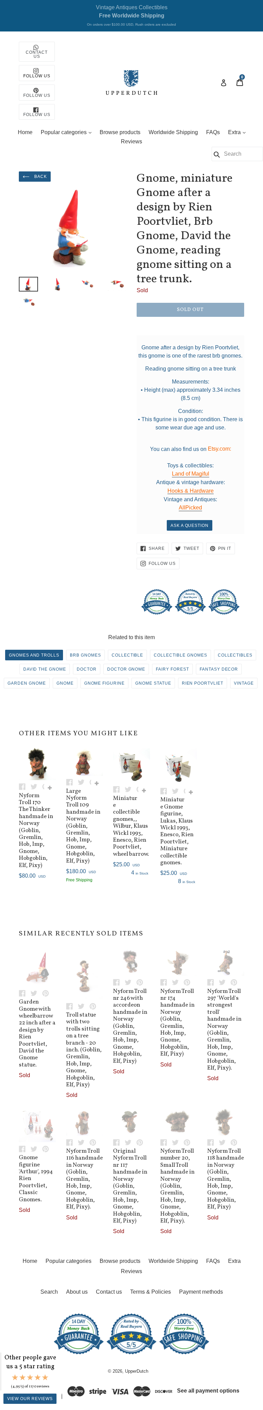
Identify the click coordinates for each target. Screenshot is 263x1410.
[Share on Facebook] (24, 786)
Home (25, 132)
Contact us (109, 1292)
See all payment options (208, 1391)
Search (49, 1292)
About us (77, 1292)
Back (40, 176)
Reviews (131, 141)
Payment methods (201, 1292)
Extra (238, 132)
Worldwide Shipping (173, 132)
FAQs (213, 132)
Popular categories (68, 132)
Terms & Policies (150, 1292)
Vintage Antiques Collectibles (131, 15)
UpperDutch (136, 1371)
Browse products (120, 132)
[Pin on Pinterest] (47, 993)
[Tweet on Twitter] (36, 786)
